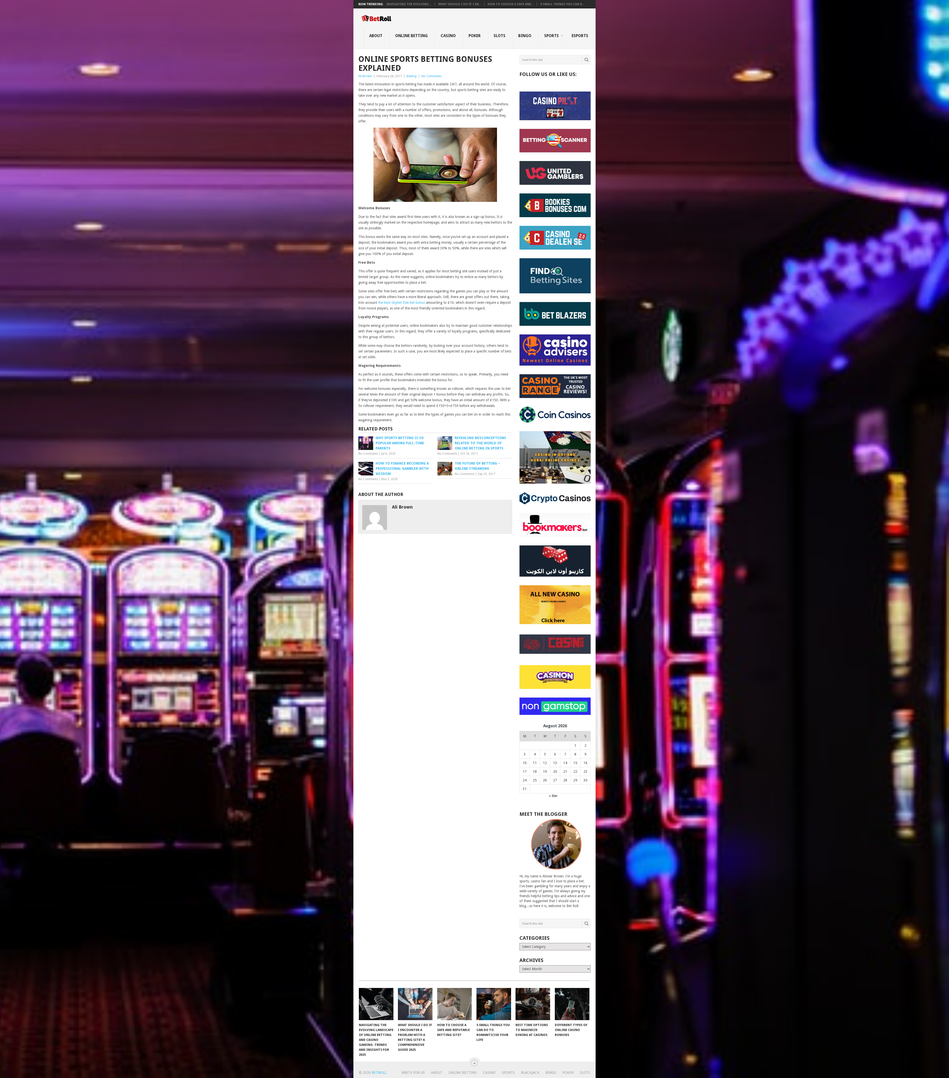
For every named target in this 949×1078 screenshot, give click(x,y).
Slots (499, 35)
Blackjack (530, 1073)
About (375, 35)
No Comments (431, 76)
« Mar (553, 796)
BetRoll (379, 1073)
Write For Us (413, 1073)
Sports (551, 35)
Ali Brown (365, 76)
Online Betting (411, 35)
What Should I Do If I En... (459, 4)
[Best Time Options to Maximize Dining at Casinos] (533, 1004)
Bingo (524, 35)
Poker (475, 35)
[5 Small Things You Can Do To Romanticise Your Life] (493, 1004)
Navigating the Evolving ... (409, 4)
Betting (412, 76)
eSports (580, 35)
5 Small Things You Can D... (562, 4)
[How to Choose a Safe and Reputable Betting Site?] (454, 1004)
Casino (448, 35)
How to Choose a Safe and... (511, 4)
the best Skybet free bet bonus (401, 303)
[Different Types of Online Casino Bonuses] (572, 1004)
